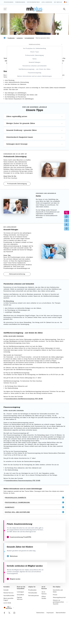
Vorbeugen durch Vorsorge (16, 144)
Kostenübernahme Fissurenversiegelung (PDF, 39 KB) (22, 480)
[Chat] (63, 614)
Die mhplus (58, 2)
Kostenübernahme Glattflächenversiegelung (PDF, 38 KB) (24, 399)
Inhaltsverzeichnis (34, 44)
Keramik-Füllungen (34, 62)
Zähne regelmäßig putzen (16, 117)
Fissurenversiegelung (34, 73)
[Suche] (64, 9)
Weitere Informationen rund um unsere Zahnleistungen (34, 76)
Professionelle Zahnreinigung (34, 55)
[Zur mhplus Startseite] (34, 9)
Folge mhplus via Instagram (14, 613)
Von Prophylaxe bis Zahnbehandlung (34, 48)
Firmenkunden (20, 2)
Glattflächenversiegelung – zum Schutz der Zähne (34, 69)
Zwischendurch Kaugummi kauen (19, 137)
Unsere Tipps (34, 52)
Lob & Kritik (7, 603)
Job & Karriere (47, 2)
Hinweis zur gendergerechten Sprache (58, 602)
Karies (35, 59)
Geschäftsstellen (9, 595)
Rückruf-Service (8, 593)
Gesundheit (20, 595)
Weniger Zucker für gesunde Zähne (20, 123)
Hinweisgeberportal (59, 597)
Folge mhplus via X (9, 613)
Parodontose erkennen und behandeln (35, 66)
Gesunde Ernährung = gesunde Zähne (21, 130)
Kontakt (6, 590)
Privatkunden (8, 2)
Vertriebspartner (33, 2)
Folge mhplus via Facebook (4, 613)
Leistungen (20, 592)
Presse (55, 595)
